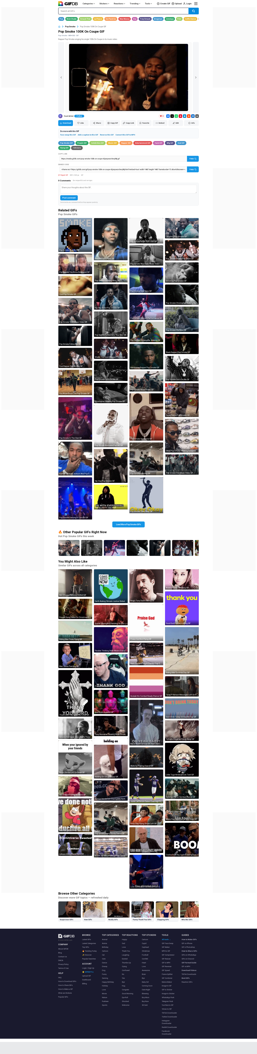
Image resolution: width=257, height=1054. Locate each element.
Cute (103, 959)
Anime (104, 943)
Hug (123, 986)
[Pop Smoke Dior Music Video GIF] (182, 464)
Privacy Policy (63, 964)
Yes (123, 978)
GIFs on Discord (188, 959)
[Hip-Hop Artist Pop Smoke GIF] (111, 297)
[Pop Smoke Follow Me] (160, 548)
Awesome (146, 970)
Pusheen (105, 1001)
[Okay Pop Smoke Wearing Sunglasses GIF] (182, 436)
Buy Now (145, 1001)
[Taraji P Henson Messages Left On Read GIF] (182, 686)
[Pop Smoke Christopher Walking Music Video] (137, 548)
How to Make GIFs (189, 939)
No (123, 974)
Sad (123, 943)
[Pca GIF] (61, 19)
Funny (104, 974)
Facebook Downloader (166, 1032)
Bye (123, 982)
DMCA (60, 960)
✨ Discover (87, 955)
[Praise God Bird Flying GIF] (146, 622)
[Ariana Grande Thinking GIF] (182, 579)
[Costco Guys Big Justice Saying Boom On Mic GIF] (182, 840)
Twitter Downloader (169, 1017)
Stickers (103, 3)
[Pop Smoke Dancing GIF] (146, 458)
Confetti (145, 959)
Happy (124, 939)
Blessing (145, 994)
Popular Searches (89, 959)
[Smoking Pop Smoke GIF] (182, 272)
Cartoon (105, 951)
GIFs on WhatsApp (189, 955)
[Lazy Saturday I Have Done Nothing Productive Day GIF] (75, 815)
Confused (126, 970)
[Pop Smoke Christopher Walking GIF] (146, 332)
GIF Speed (166, 970)
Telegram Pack (167, 1001)
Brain (144, 974)
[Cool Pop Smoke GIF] (75, 286)
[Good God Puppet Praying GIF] (182, 608)
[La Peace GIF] (98, 19)
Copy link (62, 154)
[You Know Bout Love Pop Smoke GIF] (75, 382)
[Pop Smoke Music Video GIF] (146, 381)
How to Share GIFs (65, 985)
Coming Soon (147, 986)
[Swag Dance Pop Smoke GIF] (182, 400)
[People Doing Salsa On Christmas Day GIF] (75, 609)
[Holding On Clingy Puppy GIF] (111, 758)
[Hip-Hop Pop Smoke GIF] (111, 466)
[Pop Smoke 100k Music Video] (69, 548)
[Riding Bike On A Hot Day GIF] (182, 650)
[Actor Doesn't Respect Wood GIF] (146, 840)
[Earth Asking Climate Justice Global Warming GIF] (111, 586)
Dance (104, 963)
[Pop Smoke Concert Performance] (114, 548)
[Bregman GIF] (158, 19)
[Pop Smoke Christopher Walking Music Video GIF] (182, 295)
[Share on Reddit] (188, 116)
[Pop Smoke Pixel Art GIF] (75, 235)
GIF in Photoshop (188, 947)
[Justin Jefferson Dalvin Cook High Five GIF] (146, 786)
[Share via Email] (197, 116)
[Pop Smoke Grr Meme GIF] (146, 417)
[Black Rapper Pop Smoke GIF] (182, 344)
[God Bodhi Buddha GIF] (111, 702)
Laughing (125, 955)
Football (145, 955)
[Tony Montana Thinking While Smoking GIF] (111, 726)
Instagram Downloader (166, 1022)
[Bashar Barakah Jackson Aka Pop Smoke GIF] (75, 458)
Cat (103, 955)
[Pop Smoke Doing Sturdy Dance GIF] (111, 819)
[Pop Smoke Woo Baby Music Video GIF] (146, 255)
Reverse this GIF (107, 135)
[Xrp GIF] (135, 19)
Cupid (144, 943)
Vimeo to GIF (167, 1009)
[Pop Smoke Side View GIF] (146, 280)
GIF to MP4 (166, 963)
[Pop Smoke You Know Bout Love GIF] (75, 264)
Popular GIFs (63, 997)
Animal (104, 939)
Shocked (125, 1001)
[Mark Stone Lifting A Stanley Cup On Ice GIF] (146, 654)
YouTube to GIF (167, 1005)
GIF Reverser (166, 966)
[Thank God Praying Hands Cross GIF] (75, 693)
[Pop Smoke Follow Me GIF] (75, 336)
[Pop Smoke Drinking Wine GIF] (111, 272)
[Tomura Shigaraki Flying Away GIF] (182, 730)
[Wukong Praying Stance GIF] (146, 757)
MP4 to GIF (166, 951)
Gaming (105, 978)
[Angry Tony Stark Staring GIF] (146, 586)
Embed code (63, 164)
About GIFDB (63, 949)
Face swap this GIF (68, 135)
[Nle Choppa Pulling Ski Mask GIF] (75, 786)
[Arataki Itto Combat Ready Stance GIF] (146, 682)
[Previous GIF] (61, 77)
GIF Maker (166, 947)
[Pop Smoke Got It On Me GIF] (111, 371)
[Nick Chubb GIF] (71, 19)
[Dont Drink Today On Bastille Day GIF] (182, 708)
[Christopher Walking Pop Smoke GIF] (111, 393)
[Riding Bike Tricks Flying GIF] (75, 631)
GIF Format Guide (189, 963)
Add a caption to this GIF (88, 135)
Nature (104, 997)
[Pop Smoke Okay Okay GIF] (146, 495)
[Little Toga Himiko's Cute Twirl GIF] (182, 760)
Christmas (146, 951)
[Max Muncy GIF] (124, 19)
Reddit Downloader (169, 1027)
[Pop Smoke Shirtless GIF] (182, 319)
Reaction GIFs (187, 982)
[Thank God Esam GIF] (111, 671)
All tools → (166, 939)
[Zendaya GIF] (170, 19)
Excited (125, 959)
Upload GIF (86, 976)
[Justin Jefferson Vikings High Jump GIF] (111, 847)
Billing (84, 984)
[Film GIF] (179, 19)
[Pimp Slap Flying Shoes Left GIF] (146, 815)
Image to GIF (167, 986)
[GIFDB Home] (59, 26)
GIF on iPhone (187, 943)
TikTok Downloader (169, 1013)
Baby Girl (145, 982)
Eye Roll (125, 997)
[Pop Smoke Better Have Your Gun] (91, 548)
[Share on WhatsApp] (176, 116)
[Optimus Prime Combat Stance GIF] (182, 788)
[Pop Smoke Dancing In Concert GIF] (75, 498)
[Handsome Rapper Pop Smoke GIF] (146, 356)
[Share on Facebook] (168, 116)
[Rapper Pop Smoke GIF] (111, 239)
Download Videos (189, 970)
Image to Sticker (168, 994)
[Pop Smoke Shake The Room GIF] (182, 250)
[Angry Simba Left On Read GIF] (75, 757)
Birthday (105, 947)
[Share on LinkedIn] (193, 116)
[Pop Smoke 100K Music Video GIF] (75, 311)
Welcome (125, 1005)
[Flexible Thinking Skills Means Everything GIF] (111, 639)
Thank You (126, 951)
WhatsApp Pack (168, 997)
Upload (178, 3)
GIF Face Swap (167, 943)
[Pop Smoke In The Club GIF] (75, 418)
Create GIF (165, 3)
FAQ (59, 978)
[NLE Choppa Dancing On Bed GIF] (75, 583)
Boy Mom (145, 997)
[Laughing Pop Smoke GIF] (182, 228)
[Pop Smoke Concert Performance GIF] (146, 307)
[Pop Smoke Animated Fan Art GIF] (111, 426)
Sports (104, 1005)
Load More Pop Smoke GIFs (128, 524)
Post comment (69, 198)
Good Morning (127, 994)
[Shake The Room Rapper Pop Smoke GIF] (111, 349)
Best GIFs (186, 978)
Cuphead (145, 947)
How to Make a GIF (65, 989)
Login (189, 3)
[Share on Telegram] (184, 116)
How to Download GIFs (67, 981)
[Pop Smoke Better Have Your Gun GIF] (111, 324)
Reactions (118, 3)
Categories (88, 3)
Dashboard (86, 980)
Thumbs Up (126, 963)
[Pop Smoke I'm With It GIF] (111, 497)
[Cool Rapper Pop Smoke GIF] (75, 358)
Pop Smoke (70, 26)
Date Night (146, 990)
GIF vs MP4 (186, 966)
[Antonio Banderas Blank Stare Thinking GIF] (75, 729)
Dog (103, 970)
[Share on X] (172, 116)
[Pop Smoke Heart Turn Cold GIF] (146, 230)
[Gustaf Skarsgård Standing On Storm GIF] (111, 615)
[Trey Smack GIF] (145, 19)
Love (104, 990)
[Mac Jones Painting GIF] (75, 655)
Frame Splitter (167, 974)
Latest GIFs (86, 939)
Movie (104, 994)
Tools (147, 3)
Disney (104, 966)
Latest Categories (89, 943)
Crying (124, 966)
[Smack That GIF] (85, 19)
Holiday (105, 986)
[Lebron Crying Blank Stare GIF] (75, 845)
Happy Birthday (108, 982)
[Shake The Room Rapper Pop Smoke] (182, 548)
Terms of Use (63, 968)
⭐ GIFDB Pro (87, 972)
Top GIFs (85, 947)
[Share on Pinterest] (180, 116)
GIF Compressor (168, 955)
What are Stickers (65, 993)
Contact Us (62, 957)
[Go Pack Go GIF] (110, 19)
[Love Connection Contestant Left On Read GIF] (146, 872)
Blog (60, 953)
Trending (134, 3)
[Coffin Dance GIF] (190, 19)
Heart (144, 963)
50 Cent (145, 1005)
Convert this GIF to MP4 (125, 135)
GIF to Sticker (167, 990)
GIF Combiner (167, 978)
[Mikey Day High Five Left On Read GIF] (182, 811)
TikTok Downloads (189, 974)
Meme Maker (167, 982)
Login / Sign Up (88, 968)
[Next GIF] (196, 77)
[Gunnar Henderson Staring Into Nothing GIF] (111, 790)
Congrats (125, 990)
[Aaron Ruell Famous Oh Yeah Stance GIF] (146, 722)
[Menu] (196, 3)
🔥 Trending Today (89, 951)
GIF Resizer (166, 959)
